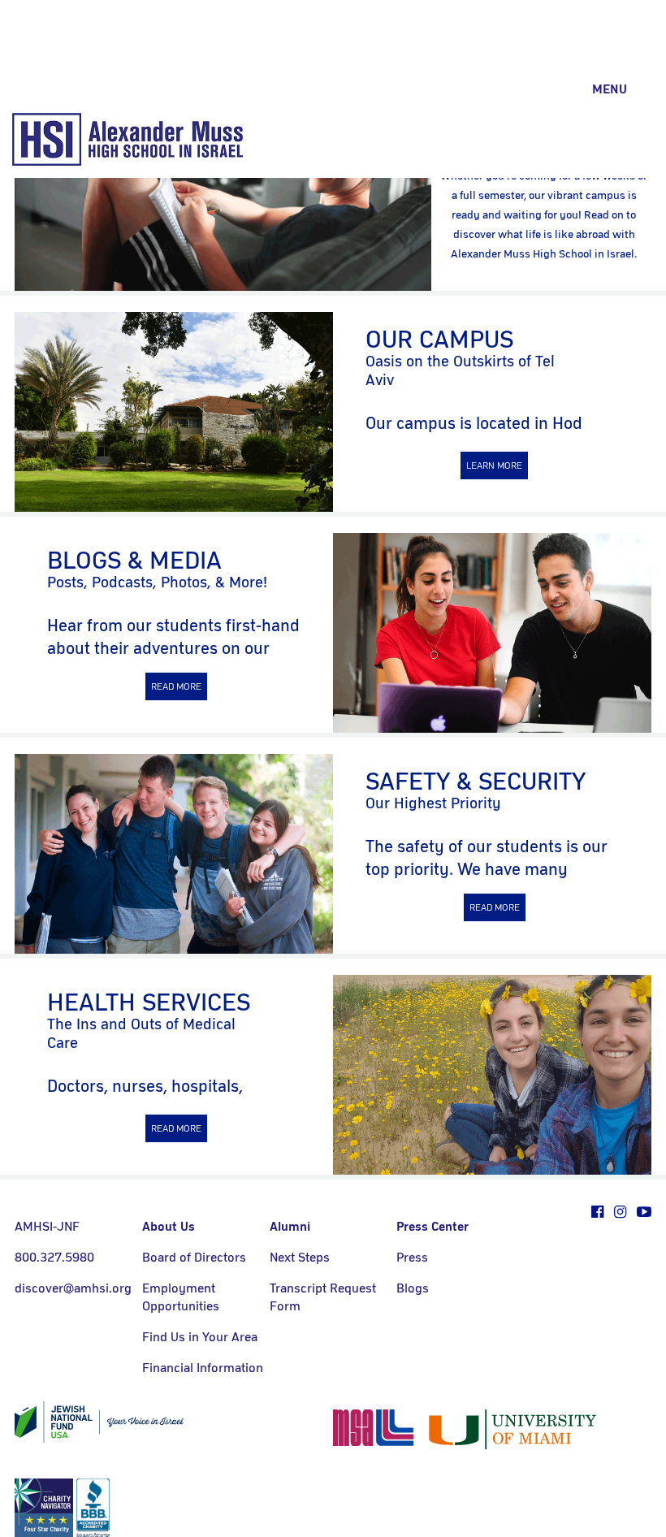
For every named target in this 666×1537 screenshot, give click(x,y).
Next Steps (300, 1257)
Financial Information (202, 1368)
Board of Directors (194, 1257)
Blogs (412, 1288)
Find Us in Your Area (199, 1337)
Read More (176, 686)
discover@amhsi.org (73, 1288)
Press (412, 1257)
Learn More (494, 465)
